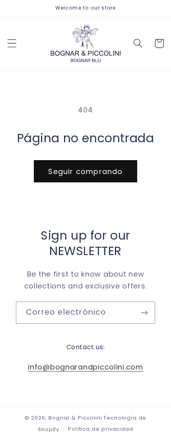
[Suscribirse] (144, 313)
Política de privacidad (100, 429)
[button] (12, 43)
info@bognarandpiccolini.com (85, 367)
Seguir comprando (85, 171)
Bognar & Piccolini (75, 418)
